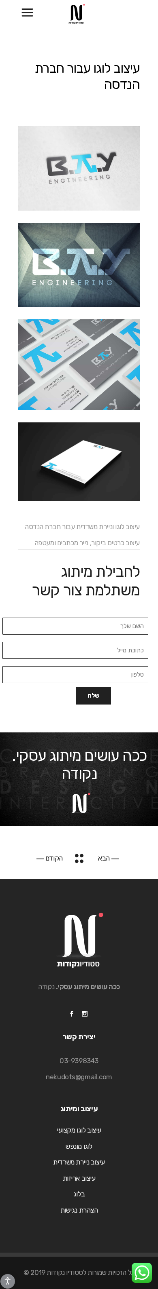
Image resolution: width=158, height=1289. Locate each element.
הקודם (53, 858)
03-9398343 (79, 1061)
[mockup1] (79, 168)
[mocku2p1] (79, 265)
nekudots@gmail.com (79, 1077)
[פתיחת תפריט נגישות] (7, 1281)
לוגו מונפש (79, 1146)
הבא (104, 858)
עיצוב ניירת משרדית (79, 1162)
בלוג (79, 1194)
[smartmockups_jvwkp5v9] (79, 461)
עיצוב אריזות (79, 1178)
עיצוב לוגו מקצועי (79, 1130)
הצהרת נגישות (79, 1210)
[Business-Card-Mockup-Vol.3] (79, 364)
